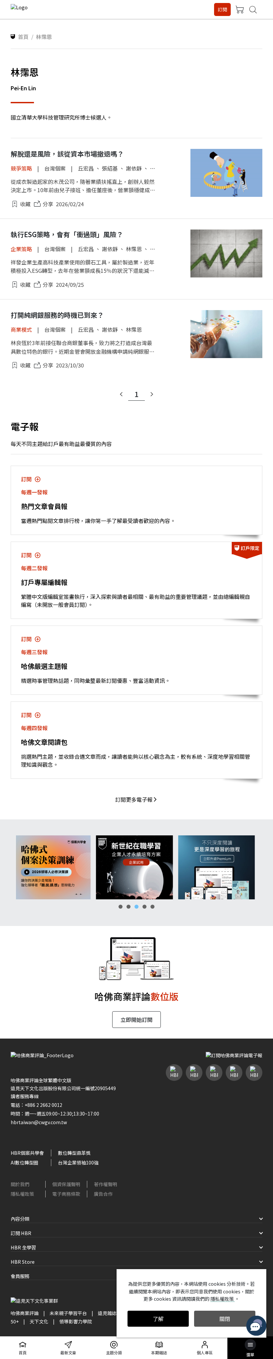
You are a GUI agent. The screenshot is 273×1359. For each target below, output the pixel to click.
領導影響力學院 (75, 1321)
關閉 (224, 1319)
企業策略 (21, 249)
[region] (136, 867)
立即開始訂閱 (136, 1020)
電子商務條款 (66, 1193)
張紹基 (110, 168)
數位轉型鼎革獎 (74, 1152)
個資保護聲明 (66, 1184)
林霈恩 (134, 249)
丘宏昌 (86, 168)
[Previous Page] (121, 394)
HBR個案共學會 (27, 1152)
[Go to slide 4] (144, 907)
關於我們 (20, 1184)
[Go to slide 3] (136, 907)
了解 (158, 1319)
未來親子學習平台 (68, 1313)
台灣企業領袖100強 (78, 1162)
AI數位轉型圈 (24, 1162)
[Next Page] (151, 394)
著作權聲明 (105, 1184)
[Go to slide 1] (121, 907)
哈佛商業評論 (25, 1313)
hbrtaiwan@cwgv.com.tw (39, 1122)
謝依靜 (134, 168)
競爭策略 (21, 168)
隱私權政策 (22, 1193)
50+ (15, 1321)
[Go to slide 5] (152, 907)
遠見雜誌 (107, 1313)
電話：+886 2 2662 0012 (36, 1105)
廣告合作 (103, 1193)
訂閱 (222, 9)
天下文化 (39, 1321)
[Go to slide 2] (129, 907)
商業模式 (21, 329)
